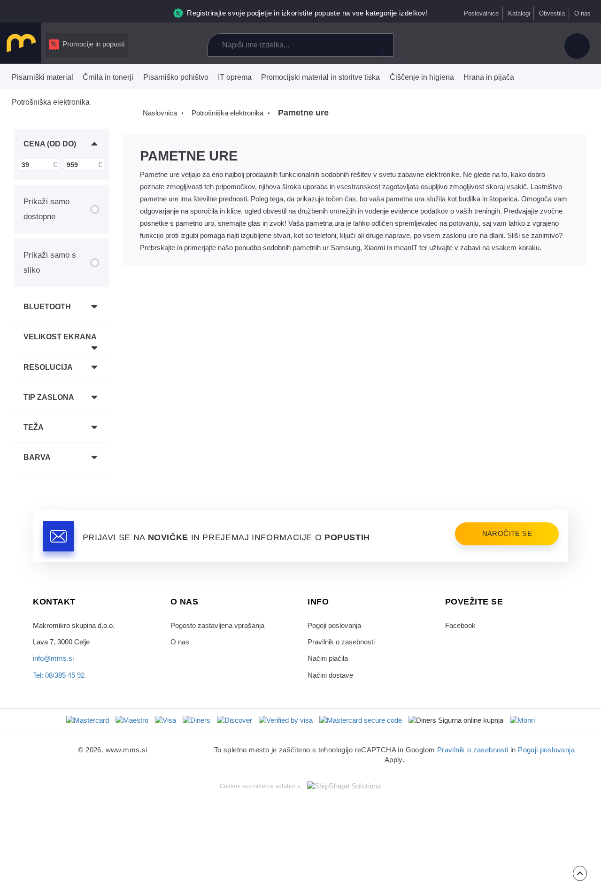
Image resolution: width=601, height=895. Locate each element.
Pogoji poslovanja (334, 625)
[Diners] (196, 720)
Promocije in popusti (93, 44)
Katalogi (519, 13)
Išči (393, 45)
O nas (582, 13)
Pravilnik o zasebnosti (341, 642)
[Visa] (165, 720)
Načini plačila (328, 658)
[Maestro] (132, 720)
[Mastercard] (87, 720)
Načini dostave (330, 675)
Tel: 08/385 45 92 (59, 675)
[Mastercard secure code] (360, 720)
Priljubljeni (507, 46)
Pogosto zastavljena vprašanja (217, 625)
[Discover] (234, 720)
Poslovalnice (481, 13)
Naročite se (507, 533)
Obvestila (552, 13)
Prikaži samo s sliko (49, 262)
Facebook (460, 625)
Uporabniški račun (577, 46)
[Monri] (522, 720)
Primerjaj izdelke (475, 46)
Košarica (539, 46)
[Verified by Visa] (285, 720)
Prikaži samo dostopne (46, 209)
